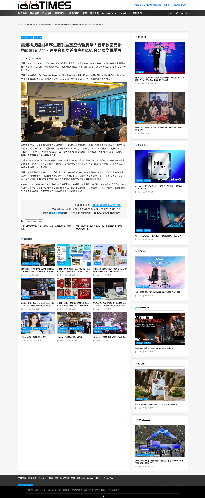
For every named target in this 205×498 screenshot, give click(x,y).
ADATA (146, 287)
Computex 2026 (109, 13)
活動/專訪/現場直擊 (40, 329)
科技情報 (46, 13)
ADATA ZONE (141, 251)
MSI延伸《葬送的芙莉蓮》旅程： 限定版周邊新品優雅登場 (156, 404)
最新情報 (34, 13)
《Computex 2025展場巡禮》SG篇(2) (33, 337)
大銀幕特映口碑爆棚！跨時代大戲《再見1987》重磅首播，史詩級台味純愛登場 (159, 128)
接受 (102, 495)
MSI (146, 399)
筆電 (84, 13)
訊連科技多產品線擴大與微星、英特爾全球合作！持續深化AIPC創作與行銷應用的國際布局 (109, 304)
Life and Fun (124, 13)
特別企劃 (94, 13)
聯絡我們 (137, 13)
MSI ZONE (140, 363)
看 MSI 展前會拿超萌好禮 (106, 205)
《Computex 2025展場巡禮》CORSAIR (69, 337)
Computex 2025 (27, 38)
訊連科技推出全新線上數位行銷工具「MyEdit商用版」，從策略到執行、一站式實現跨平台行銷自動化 (110, 270)
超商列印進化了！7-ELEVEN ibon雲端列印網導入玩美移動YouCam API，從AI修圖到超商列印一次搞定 (38, 270)
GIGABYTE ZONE (143, 307)
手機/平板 (74, 13)
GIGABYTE (147, 343)
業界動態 (22, 13)
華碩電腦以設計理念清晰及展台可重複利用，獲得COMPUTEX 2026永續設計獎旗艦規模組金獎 (159, 461)
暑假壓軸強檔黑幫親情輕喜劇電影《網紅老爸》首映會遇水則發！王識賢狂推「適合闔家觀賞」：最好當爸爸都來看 (159, 78)
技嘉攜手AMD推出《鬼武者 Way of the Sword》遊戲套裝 (154, 348)
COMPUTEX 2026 (143, 419)
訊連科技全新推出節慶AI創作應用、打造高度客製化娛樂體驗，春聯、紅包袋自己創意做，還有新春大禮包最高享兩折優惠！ (73, 304)
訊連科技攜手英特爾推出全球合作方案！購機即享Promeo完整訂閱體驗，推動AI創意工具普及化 (73, 270)
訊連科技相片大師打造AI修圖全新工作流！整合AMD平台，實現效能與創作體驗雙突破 (37, 304)
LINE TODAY (56, 213)
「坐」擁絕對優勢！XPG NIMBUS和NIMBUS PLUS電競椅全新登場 (157, 292)
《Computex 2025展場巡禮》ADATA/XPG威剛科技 (109, 337)
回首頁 (20, 24)
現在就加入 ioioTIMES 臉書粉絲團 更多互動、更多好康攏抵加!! (160, 5)
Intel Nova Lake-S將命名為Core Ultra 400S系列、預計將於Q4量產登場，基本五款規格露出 (159, 187)
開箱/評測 (59, 13)
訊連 (40, 221)
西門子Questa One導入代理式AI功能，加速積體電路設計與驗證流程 (159, 236)
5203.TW (45, 63)
